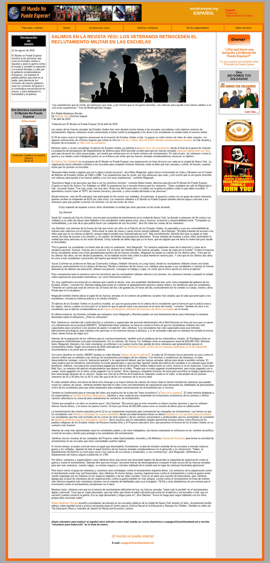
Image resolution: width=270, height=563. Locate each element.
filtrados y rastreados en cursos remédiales (96, 414)
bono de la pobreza (171, 392)
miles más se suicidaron (92, 142)
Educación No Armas (174, 438)
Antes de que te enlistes (136, 354)
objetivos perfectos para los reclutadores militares (81, 419)
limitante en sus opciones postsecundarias (188, 414)
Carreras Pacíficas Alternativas (88, 395)
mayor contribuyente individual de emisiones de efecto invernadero (138, 309)
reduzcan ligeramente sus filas (193, 150)
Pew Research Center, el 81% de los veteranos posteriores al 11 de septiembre (165, 346)
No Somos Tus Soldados (64, 161)
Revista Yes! (62, 116)
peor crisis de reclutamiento (155, 148)
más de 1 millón (129, 140)
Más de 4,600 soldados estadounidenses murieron (165, 140)
